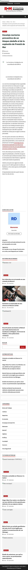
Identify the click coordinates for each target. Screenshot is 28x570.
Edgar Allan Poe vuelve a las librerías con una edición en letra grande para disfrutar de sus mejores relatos (13, 366)
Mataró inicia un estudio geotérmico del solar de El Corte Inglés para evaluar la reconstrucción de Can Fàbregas (13, 375)
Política (4, 437)
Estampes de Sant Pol (8, 423)
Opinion (4, 434)
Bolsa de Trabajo (7, 408)
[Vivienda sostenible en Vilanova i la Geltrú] (14, 466)
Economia (5, 419)
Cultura (4, 411)
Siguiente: (13, 249)
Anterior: (13, 242)
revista (4, 283)
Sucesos (5, 31)
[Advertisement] (14, 191)
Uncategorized (6, 448)
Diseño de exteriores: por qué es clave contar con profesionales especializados (12, 556)
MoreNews (10, 568)
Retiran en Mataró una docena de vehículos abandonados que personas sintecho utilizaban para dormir (13, 390)
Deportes (5, 415)
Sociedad (5, 441)
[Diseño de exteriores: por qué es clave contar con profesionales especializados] (14, 544)
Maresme (6, 51)
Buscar (4, 343)
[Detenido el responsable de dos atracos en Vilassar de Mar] (14, 293)
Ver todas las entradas (14, 233)
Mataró (4, 430)
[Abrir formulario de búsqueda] (25, 16)
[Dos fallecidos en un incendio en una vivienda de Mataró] (14, 269)
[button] (2, 16)
